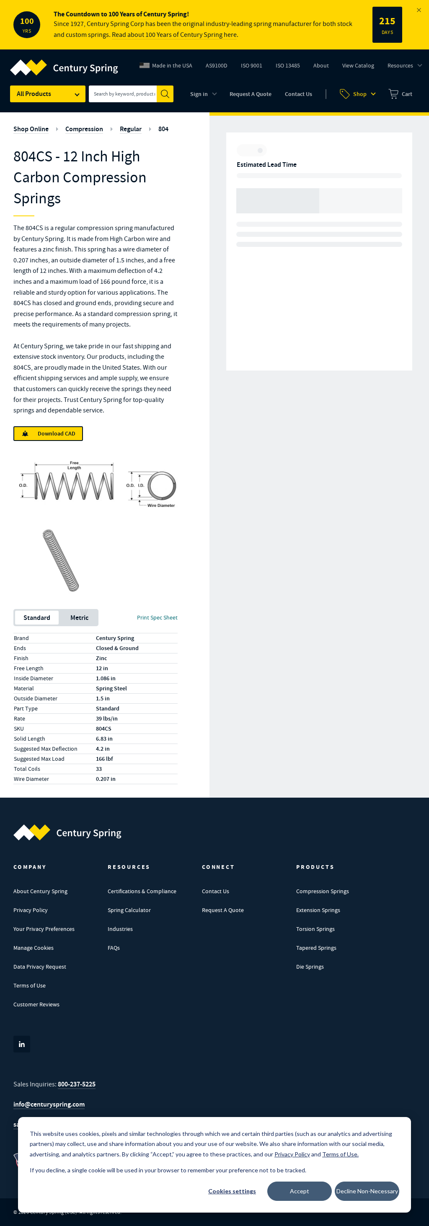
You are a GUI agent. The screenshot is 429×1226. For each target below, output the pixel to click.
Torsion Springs (315, 929)
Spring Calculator (129, 910)
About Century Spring (40, 891)
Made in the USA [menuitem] (172, 65)
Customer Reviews (36, 1004)
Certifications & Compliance (142, 891)
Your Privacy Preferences (44, 929)
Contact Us (215, 891)
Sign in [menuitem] (199, 94)
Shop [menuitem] (360, 94)
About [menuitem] (321, 65)
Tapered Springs (316, 947)
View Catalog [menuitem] (358, 65)
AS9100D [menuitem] (219, 67)
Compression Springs (322, 891)
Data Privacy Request (39, 966)
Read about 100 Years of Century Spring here (174, 35)
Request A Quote (223, 910)
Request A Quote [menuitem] (250, 94)
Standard (36, 617)
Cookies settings (232, 1191)
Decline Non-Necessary (367, 1191)
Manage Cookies (33, 947)
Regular (131, 128)
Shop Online (31, 128)
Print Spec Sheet (157, 617)
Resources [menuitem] (400, 65)
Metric (79, 617)
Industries (120, 929)
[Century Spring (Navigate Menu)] (64, 62)
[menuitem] (400, 93)
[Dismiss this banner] (419, 10)
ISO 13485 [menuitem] (288, 65)
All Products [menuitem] (34, 93)
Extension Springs (318, 910)
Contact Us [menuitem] (298, 94)
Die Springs (310, 966)
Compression (84, 128)
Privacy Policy (30, 910)
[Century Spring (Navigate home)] (67, 832)
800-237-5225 (77, 1084)
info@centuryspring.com (49, 1104)
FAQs (114, 947)
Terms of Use (29, 985)
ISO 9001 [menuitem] (254, 67)
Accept (299, 1191)
